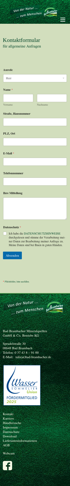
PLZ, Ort (9, 133)
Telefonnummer (13, 173)
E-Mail (8, 153)
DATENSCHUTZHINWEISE (42, 233)
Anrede (8, 69)
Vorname (8, 104)
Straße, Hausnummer (16, 113)
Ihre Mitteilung (12, 193)
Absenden (12, 255)
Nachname (42, 104)
